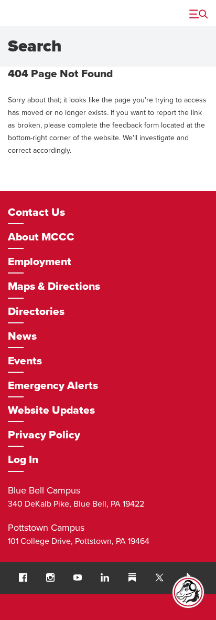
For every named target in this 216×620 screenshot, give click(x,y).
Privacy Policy (44, 435)
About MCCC (41, 237)
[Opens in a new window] (159, 578)
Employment (39, 261)
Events (25, 360)
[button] (23, 577)
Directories (36, 311)
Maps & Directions (54, 286)
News (22, 336)
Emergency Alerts (53, 385)
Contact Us (36, 212)
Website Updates (51, 410)
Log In (23, 459)
